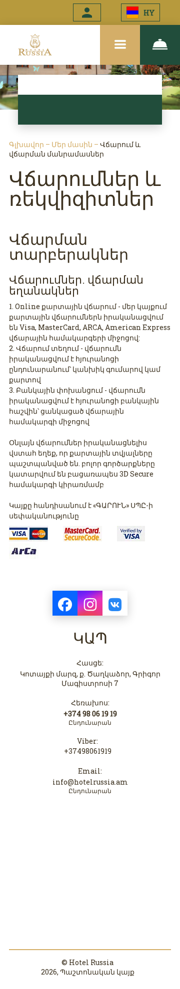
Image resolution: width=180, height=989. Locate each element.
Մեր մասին (73, 144)
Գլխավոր (27, 144)
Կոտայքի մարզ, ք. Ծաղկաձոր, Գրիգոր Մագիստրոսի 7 (90, 678)
